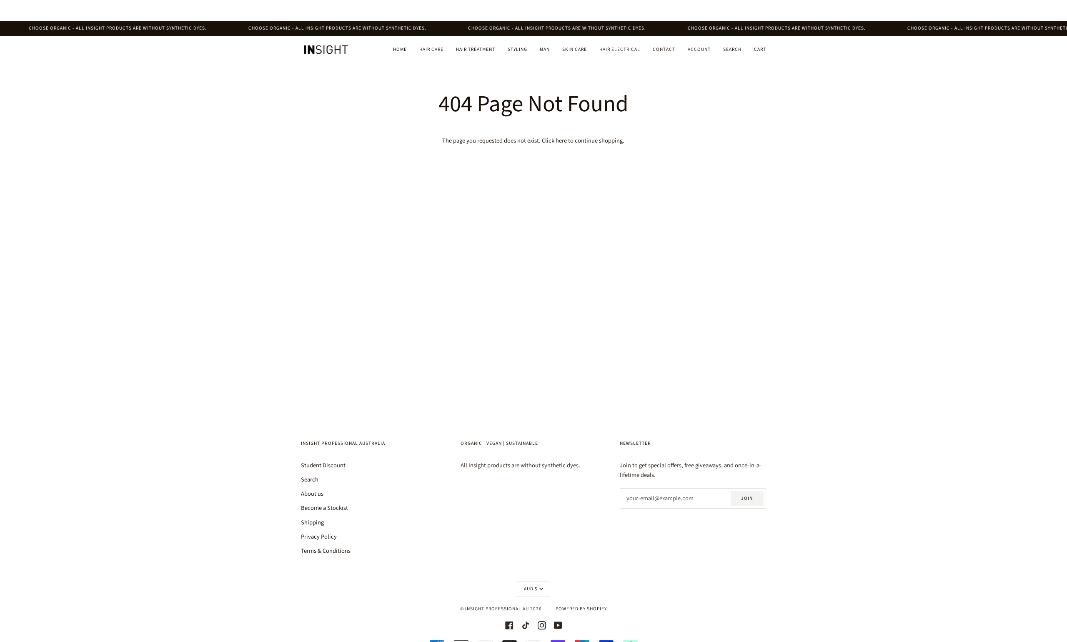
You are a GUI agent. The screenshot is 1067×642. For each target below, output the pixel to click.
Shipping (312, 522)
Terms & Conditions (326, 551)
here (561, 140)
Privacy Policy (319, 536)
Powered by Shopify (581, 608)
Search (309, 479)
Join (747, 498)
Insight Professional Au (497, 608)
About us (312, 493)
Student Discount (323, 465)
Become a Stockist (324, 508)
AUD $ (531, 588)
